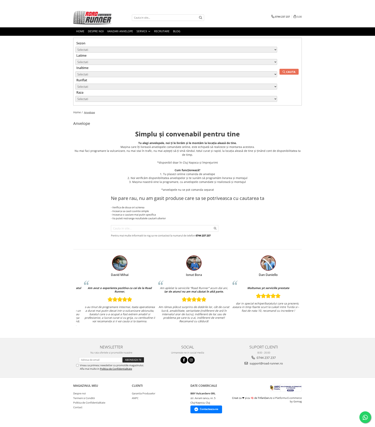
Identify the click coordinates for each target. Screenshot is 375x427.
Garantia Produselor (143, 393)
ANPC (135, 398)
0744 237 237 (266, 358)
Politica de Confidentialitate (116, 369)
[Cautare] (200, 17)
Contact (77, 407)
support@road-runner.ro (266, 363)
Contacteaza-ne (209, 409)
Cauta (290, 72)
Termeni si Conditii (84, 398)
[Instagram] (191, 360)
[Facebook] (183, 360)
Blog (176, 31)
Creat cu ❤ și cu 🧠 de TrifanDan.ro (252, 398)
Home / (78, 112)
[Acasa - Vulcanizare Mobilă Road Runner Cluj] (92, 17)
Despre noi (79, 393)
